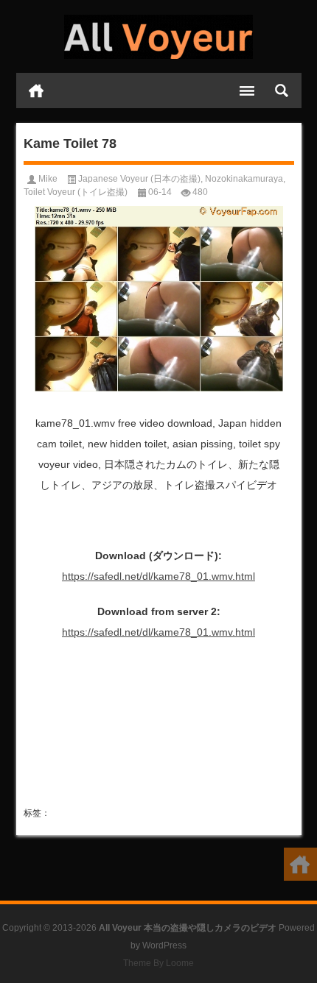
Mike (48, 179)
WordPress (164, 945)
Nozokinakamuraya (244, 179)
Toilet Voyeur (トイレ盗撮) (76, 192)
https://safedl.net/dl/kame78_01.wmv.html (158, 576)
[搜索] (282, 90)
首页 (36, 90)
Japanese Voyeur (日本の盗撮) (139, 179)
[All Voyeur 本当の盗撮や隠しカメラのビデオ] (159, 37)
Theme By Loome (158, 963)
